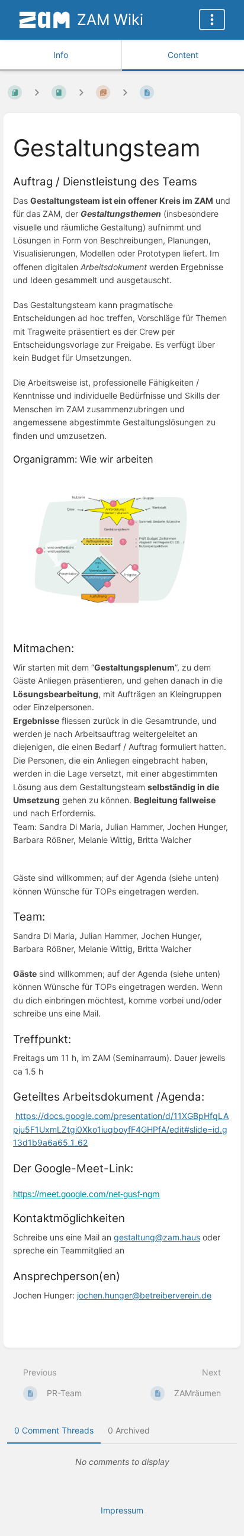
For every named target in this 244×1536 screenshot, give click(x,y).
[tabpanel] (122, 1461)
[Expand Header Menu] (212, 19)
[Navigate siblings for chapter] (81, 92)
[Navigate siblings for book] (36, 92)
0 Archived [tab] (129, 1430)
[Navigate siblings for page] (125, 92)
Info (60, 55)
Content (183, 55)
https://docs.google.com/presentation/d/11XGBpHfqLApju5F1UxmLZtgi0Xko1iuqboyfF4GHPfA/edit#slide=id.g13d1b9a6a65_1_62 (121, 1129)
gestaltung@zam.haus (157, 1237)
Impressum (122, 1510)
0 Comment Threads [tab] (54, 1430)
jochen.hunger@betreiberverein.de (144, 1295)
